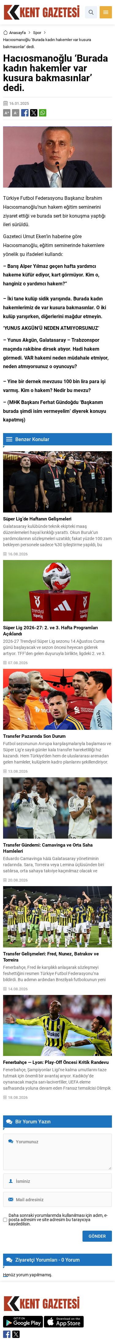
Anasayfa (17, 32)
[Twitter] (16, 1334)
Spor (37, 32)
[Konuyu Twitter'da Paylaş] (33, 112)
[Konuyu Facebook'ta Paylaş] (25, 112)
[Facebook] (6, 1334)
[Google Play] (23, 1324)
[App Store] (64, 1324)
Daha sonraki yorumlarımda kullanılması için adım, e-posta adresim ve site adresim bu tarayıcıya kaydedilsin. (58, 1219)
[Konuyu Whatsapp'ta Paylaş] (42, 112)
